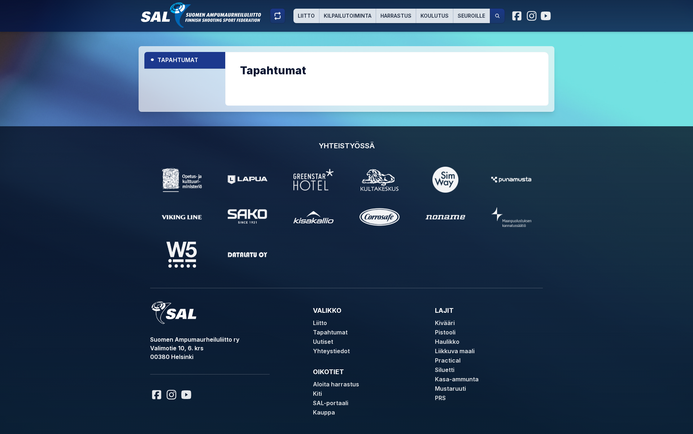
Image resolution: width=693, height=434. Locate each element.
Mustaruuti (450, 388)
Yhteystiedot (331, 351)
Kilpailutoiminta (347, 16)
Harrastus (395, 16)
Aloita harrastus (336, 384)
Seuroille (471, 16)
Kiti (317, 393)
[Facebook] (517, 15)
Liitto (306, 16)
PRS (440, 398)
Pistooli (445, 332)
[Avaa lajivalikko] (277, 16)
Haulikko (447, 341)
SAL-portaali (330, 403)
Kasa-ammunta (457, 379)
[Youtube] (546, 16)
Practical (448, 360)
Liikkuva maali (455, 351)
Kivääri (445, 322)
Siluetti (444, 369)
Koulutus (434, 16)
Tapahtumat (174, 59)
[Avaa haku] (497, 16)
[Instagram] (532, 16)
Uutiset (323, 341)
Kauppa (324, 412)
